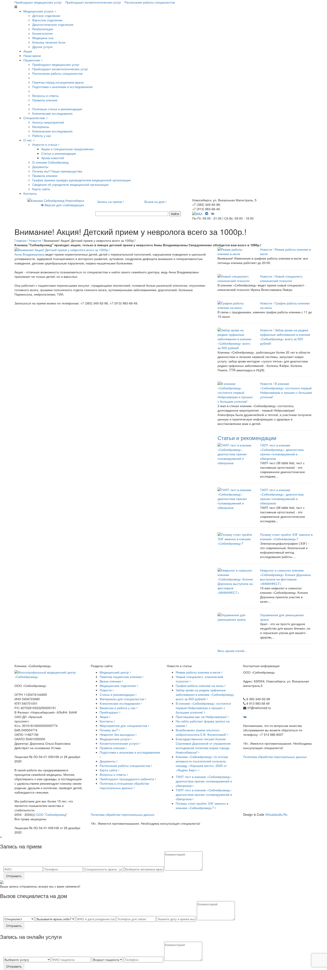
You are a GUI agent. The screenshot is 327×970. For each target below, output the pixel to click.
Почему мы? (109, 730)
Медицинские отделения (118, 685)
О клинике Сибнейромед (50, 162)
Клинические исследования (52, 113)
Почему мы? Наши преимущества (57, 171)
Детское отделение (46, 15)
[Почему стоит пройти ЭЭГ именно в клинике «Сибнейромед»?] (235, 538)
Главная (20, 240)
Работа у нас (41, 135)
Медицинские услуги (38, 11)
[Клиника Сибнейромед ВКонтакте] (213, 213)
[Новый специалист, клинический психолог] (235, 278)
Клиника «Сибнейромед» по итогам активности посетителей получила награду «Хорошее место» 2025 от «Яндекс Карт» (202, 763)
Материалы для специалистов (122, 699)
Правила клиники (44, 100)
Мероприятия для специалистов (124, 725)
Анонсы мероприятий (48, 122)
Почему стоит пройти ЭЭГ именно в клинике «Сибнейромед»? (286, 536)
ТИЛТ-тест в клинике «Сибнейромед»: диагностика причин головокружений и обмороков (282, 452)
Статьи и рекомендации (58, 153)
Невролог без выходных (117, 734)
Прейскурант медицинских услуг (38, 2)
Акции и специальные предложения (67, 149)
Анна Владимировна (29, 254)
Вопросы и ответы (45, 95)
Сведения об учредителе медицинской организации (70, 184)
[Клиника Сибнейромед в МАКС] (197, 213)
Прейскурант (109, 712)
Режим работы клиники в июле (198, 672)
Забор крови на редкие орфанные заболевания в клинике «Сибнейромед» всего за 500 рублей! (285, 337)
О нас (28, 140)
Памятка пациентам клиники (121, 676)
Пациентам (32, 60)
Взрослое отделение (47, 20)
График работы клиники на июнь (200, 685)
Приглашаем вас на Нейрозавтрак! (202, 716)
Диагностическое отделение (52, 24)
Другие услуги (42, 46)
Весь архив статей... (232, 650)
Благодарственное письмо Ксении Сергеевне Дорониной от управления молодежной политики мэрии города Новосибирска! (203, 745)
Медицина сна (42, 38)
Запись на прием (110, 201)
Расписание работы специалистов (150, 2)
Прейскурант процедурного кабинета (127, 779)
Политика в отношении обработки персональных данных (124, 785)
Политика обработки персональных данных (275, 756)
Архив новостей (52, 158)
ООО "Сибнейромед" (51, 814)
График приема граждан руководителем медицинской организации (81, 180)
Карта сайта (41, 189)
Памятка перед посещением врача (58, 82)
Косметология (42, 33)
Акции (27, 51)
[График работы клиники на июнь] (235, 305)
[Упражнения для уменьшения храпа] (235, 616)
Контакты (30, 193)
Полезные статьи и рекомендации (57, 109)
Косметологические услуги (119, 743)
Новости (35, 240)
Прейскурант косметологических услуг (93, 2)
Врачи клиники (111, 681)
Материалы (40, 126)
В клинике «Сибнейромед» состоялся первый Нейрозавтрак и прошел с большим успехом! (286, 390)
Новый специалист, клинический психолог (281, 278)
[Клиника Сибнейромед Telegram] (207, 213)
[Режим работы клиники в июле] (235, 251)
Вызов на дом (154, 201)
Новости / (267, 249)
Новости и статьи (45, 144)
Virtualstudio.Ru (276, 814)
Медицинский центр (115, 672)
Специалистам (34, 118)
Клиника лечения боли (48, 42)
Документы (40, 166)
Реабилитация (42, 29)
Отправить (14, 876)
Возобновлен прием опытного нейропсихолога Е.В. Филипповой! (201, 732)
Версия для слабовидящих (64, 205)
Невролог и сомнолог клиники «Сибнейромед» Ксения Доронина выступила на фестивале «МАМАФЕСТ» (285, 577)
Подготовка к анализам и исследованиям (62, 86)
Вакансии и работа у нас (118, 708)
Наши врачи (32, 55)
